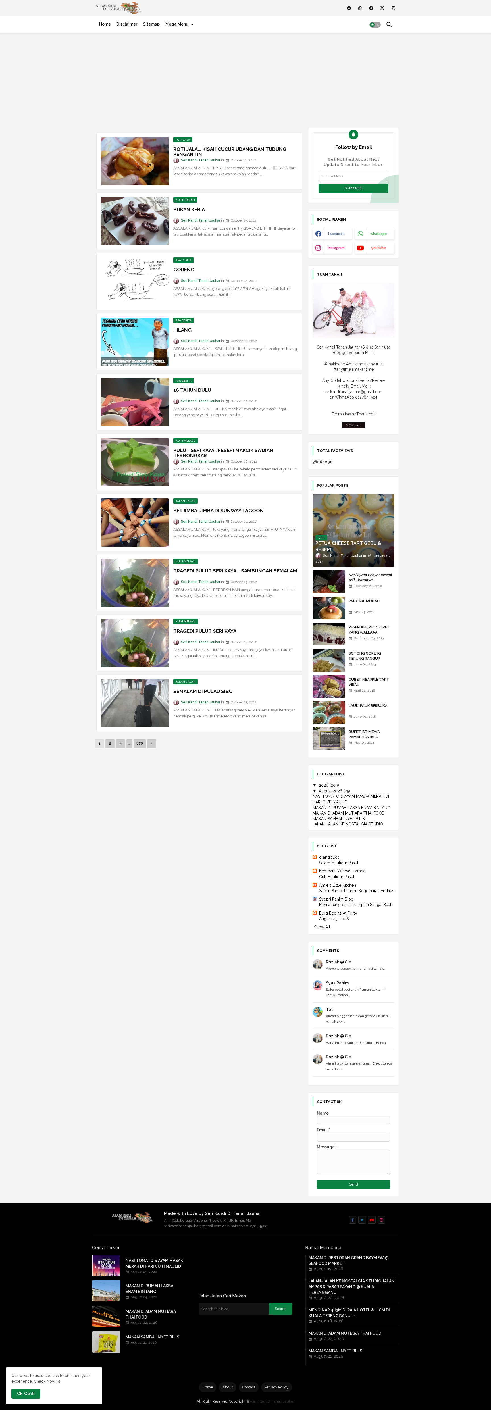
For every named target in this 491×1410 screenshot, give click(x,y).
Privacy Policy (276, 1387)
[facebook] (349, 8)
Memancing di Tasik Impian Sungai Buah (355, 904)
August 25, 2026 (334, 919)
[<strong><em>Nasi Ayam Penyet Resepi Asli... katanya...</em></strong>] (329, 581)
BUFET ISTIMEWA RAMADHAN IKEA (364, 734)
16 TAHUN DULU (192, 390)
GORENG (183, 269)
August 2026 (331, 791)
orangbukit (329, 857)
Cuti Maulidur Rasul (336, 876)
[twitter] (382, 8)
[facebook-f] (352, 1220)
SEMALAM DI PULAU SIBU (202, 691)
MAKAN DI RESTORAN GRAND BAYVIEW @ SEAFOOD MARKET (348, 1260)
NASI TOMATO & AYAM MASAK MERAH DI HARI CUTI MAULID (154, 1263)
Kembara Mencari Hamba (342, 871)
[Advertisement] (245, 79)
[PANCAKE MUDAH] (329, 608)
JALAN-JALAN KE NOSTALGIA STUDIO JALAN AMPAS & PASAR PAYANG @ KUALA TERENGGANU (352, 1287)
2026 (324, 785)
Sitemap (151, 24)
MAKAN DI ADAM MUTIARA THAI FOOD (349, 813)
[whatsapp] (360, 8)
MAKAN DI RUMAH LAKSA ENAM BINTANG (351, 807)
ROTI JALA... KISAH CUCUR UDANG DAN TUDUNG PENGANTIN (229, 152)
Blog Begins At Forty (338, 913)
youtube (378, 248)
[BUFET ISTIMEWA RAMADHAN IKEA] (329, 738)
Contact (248, 1387)
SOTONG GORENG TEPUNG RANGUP (365, 656)
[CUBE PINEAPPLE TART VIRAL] (329, 686)
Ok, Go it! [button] (26, 1393)
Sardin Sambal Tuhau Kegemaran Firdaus (356, 890)
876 (139, 743)
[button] (375, 25)
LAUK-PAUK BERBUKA (368, 705)
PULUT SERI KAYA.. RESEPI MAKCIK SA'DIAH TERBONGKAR (223, 453)
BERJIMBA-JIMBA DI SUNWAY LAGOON (218, 510)
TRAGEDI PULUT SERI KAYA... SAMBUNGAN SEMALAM (235, 570)
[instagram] (393, 8)
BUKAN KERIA (189, 209)
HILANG (182, 329)
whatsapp (378, 234)
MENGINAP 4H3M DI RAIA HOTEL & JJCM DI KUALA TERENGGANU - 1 (349, 1313)
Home (105, 24)
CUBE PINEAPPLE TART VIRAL (369, 682)
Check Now (44, 1381)
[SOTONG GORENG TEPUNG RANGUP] (329, 660)
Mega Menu (176, 24)
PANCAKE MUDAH (364, 601)
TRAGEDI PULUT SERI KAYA (204, 631)
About (227, 1387)
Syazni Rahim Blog (336, 899)
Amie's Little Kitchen (337, 885)
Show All (322, 927)
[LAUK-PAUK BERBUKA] (329, 712)
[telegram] (371, 8)
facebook (336, 234)
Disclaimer (126, 24)
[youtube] (372, 1220)
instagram (336, 248)
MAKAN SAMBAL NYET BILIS (339, 819)
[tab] (105, 24)
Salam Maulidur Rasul (338, 863)
